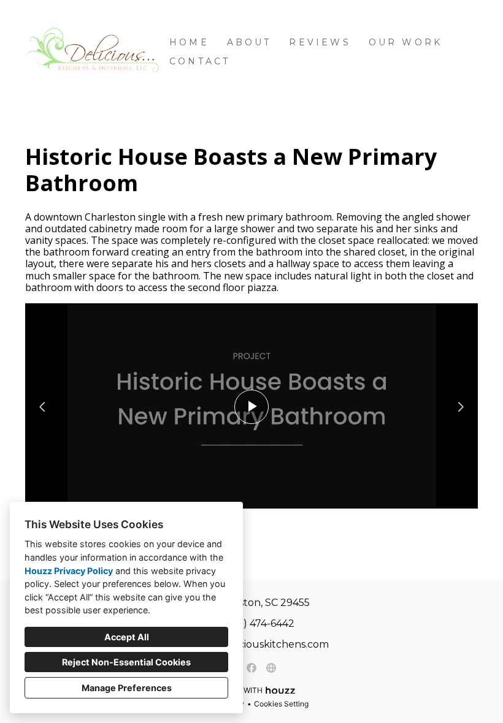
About (249, 42)
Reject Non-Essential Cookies (126, 662)
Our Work (406, 42)
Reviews (319, 42)
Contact (199, 61)
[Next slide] (460, 407)
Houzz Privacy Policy (69, 571)
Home (189, 42)
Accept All (126, 637)
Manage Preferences (127, 688)
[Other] (271, 668)
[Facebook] (251, 668)
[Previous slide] (42, 407)
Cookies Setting (281, 703)
